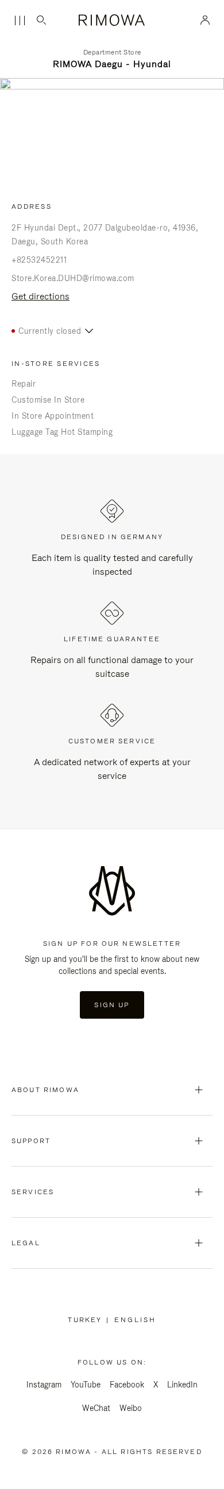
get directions (40, 296)
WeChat (96, 1408)
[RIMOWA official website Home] (112, 20)
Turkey (87, 1320)
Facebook (127, 1384)
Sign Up (111, 1004)
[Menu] (19, 21)
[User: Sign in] (205, 20)
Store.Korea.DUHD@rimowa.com (72, 278)
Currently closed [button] (49, 331)
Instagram (43, 1384)
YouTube (86, 1384)
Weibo (130, 1408)
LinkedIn (182, 1384)
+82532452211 (39, 260)
